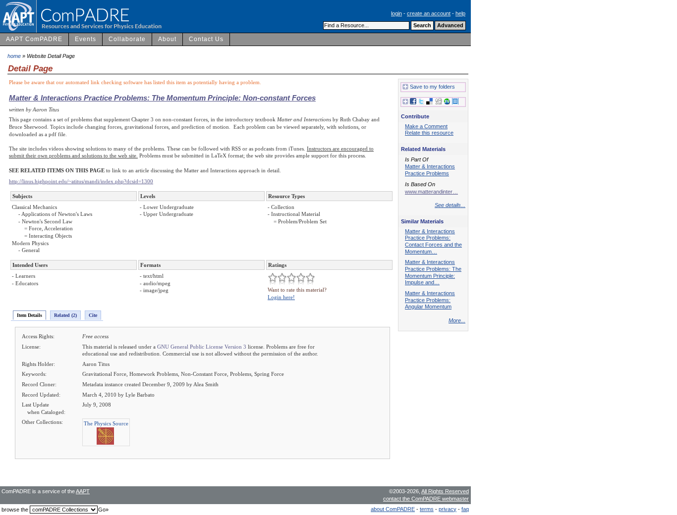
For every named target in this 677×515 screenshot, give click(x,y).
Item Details (29, 315)
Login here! (281, 297)
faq (465, 509)
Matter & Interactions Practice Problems (430, 169)
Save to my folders (432, 87)
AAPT (83, 491)
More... (457, 320)
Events (85, 39)
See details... (450, 205)
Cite (93, 315)
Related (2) (65, 315)
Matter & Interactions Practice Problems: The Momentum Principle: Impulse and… (433, 272)
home (14, 56)
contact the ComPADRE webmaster (426, 499)
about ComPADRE (393, 509)
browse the (14, 510)
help (460, 13)
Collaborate (127, 39)
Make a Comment (426, 126)
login (396, 13)
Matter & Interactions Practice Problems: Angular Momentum (430, 299)
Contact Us (206, 39)
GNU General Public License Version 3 (201, 347)
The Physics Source (106, 423)
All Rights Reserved (445, 491)
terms (427, 509)
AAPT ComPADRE (34, 39)
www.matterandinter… (431, 192)
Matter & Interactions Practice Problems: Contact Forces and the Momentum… (433, 241)
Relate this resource (429, 133)
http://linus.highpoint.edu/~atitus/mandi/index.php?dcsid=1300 (81, 181)
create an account (429, 13)
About (167, 39)
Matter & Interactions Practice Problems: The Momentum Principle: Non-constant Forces (162, 98)
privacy (447, 509)
